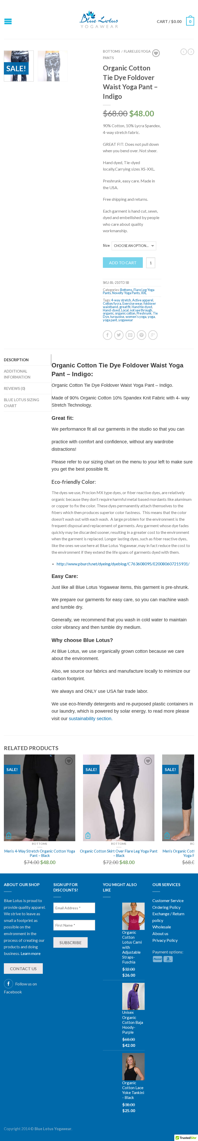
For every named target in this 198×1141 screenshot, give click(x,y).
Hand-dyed (111, 310)
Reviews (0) (14, 388)
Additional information (17, 374)
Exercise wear (132, 303)
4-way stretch (121, 300)
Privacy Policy (165, 940)
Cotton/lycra (112, 303)
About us (160, 933)
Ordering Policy (166, 907)
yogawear (125, 320)
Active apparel (142, 300)
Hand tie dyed (142, 307)
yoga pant (110, 320)
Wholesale (161, 926)
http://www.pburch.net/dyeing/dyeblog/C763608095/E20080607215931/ (123, 563)
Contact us (23, 968)
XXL (144, 293)
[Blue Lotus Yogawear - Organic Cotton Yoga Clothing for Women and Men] (99, 19)
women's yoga (136, 317)
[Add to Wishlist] (156, 53)
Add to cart (123, 262)
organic (108, 313)
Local (125, 310)
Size (106, 245)
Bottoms (126, 290)
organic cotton (125, 313)
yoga (151, 317)
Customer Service (168, 900)
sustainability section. (91, 718)
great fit (124, 307)
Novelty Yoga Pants (126, 293)
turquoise (117, 317)
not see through (141, 310)
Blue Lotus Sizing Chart (21, 403)
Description (16, 360)
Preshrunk (144, 313)
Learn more (30, 953)
